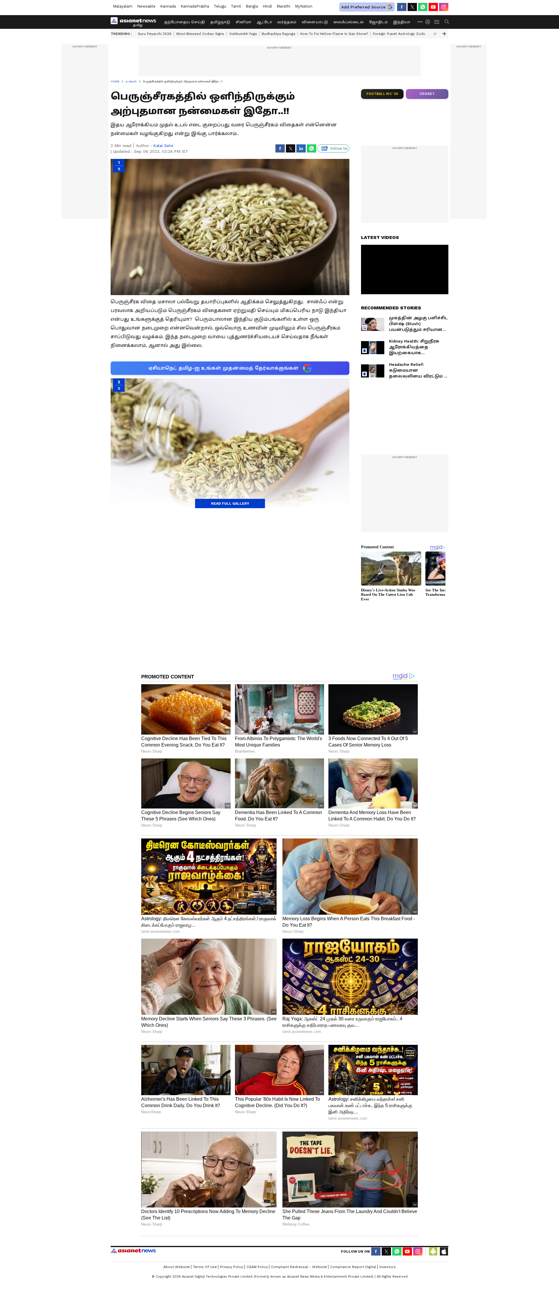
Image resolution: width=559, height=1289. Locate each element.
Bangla (252, 6)
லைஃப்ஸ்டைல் (348, 22)
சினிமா (243, 22)
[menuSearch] (447, 21)
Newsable (146, 6)
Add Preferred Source (363, 7)
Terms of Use (205, 1267)
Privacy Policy (231, 1267)
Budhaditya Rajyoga (278, 34)
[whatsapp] (422, 7)
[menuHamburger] (437, 22)
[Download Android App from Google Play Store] (433, 1251)
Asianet (133, 1250)
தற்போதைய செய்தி (184, 22)
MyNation (303, 6)
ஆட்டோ (264, 22)
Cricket (427, 94)
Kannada (168, 6)
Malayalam (122, 6)
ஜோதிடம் (378, 22)
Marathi (283, 6)
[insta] (443, 7)
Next (444, 34)
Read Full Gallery (230, 503)
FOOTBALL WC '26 (382, 94)
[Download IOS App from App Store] (443, 1251)
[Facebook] (401, 7)
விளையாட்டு (315, 22)
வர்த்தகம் (286, 22)
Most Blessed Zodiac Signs (200, 34)
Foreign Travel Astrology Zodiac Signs (405, 34)
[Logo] (135, 22)
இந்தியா (401, 22)
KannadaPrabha (195, 6)
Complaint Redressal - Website (299, 1267)
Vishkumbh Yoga (243, 34)
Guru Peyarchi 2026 (154, 34)
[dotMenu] (420, 21)
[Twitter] (412, 7)
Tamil (236, 6)
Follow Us (339, 148)
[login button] (429, 22)
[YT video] (433, 7)
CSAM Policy (257, 1267)
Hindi (267, 6)
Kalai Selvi (163, 145)
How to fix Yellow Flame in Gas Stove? (334, 34)
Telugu (220, 6)
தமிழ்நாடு (220, 22)
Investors (387, 1267)
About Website (176, 1267)
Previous (435, 34)
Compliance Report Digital (353, 1267)
